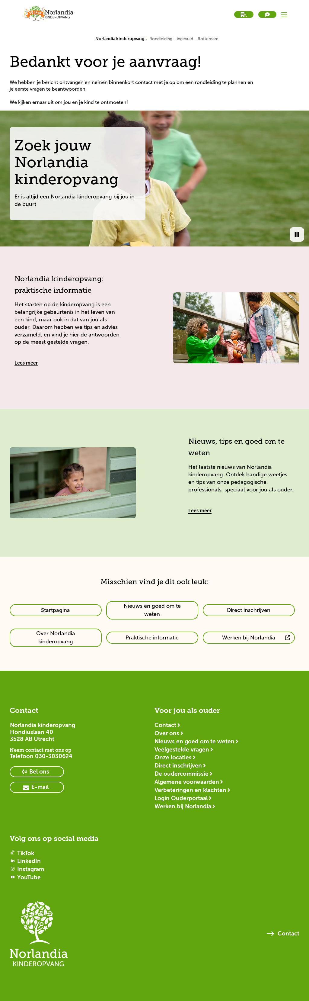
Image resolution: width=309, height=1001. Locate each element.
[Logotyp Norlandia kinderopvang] (39, 936)
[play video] (297, 234)
